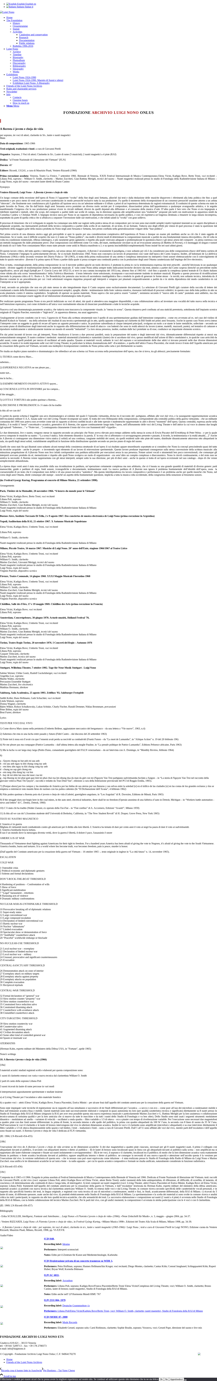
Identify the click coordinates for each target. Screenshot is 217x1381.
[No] (185, 1380)
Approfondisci (176, 1379)
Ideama (66, 1244)
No (166, 1379)
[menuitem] (111, 17)
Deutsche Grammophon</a (76, 1305)
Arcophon (67, 1280)
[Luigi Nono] (7, 12)
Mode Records (69, 1322)
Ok (161, 1379)
